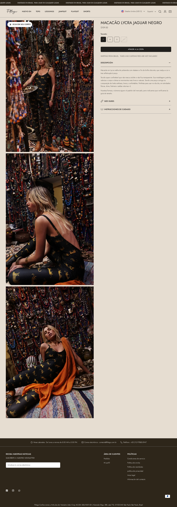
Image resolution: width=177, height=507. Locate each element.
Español (150, 11)
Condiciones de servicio (136, 458)
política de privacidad (135, 471)
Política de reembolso (135, 467)
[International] (12, 11)
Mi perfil (107, 463)
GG (124, 39)
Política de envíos (133, 463)
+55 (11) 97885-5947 (139, 442)
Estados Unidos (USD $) (133, 11)
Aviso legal (131, 475)
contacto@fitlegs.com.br (107, 442)
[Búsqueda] (159, 11)
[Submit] (57, 465)
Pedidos (107, 458)
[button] (170, 11)
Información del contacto (136, 479)
